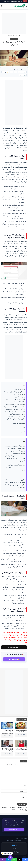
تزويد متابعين (22, 848)
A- (11, 72)
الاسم (25, 785)
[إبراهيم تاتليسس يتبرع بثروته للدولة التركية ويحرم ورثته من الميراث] (7, 743)
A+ (15, 72)
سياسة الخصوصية (7, 848)
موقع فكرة (18, 838)
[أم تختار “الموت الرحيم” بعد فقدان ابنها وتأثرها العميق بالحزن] (21, 743)
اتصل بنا (15, 848)
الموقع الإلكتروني (23, 797)
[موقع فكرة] (20, 6)
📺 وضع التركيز (23, 75)
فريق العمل (16, 852)
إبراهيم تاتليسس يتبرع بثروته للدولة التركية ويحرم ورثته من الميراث (7, 749)
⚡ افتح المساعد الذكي (14, 829)
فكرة (22, 130)
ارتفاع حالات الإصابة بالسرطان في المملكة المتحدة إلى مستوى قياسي (7, 732)
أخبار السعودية (11, 35)
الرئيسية (17, 35)
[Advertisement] (14, 23)
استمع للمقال (22, 72)
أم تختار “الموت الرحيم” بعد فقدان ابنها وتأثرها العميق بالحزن (21, 749)
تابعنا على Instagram (14, 647)
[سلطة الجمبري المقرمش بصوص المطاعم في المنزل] (21, 725)
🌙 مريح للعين (5, 72)
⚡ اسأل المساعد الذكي (14, 659)
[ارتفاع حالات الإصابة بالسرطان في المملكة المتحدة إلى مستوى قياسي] (7, 725)
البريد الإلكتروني (23, 791)
